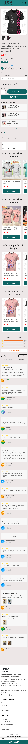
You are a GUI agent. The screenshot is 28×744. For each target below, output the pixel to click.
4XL (24, 68)
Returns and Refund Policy (8, 724)
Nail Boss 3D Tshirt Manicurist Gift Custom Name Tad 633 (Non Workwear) (13, 122)
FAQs (2, 708)
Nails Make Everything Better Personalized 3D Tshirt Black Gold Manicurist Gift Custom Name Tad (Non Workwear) (13, 107)
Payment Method (5, 729)
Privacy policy (5, 719)
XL (12, 68)
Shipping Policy (5, 721)
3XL (20, 68)
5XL (3, 71)
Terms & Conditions (6, 727)
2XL (16, 68)
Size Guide (10, 65)
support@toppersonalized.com (13, 695)
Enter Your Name (5, 75)
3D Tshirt (11, 59)
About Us (3, 702)
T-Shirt (6, 133)
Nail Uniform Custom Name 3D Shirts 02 (11, 182)
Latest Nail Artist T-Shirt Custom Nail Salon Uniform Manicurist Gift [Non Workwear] (11, 274)
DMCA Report (10, 736)
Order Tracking (5, 710)
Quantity (3, 88)
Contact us (4, 705)
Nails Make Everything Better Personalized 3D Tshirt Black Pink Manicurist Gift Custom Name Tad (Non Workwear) (13, 114)
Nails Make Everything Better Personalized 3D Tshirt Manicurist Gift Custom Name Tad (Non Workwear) (10, 228)
